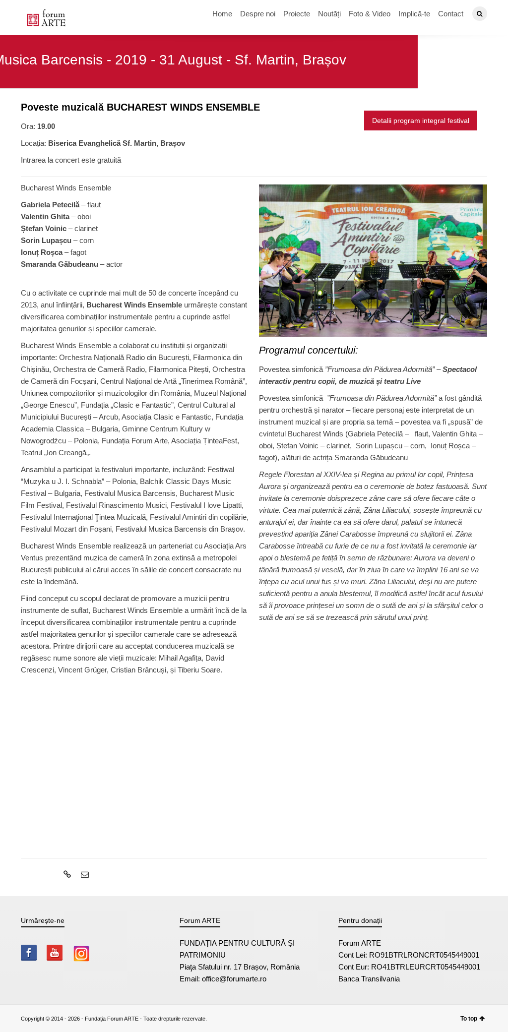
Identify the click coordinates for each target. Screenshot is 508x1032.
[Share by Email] (83, 874)
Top (484, 1008)
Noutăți (329, 13)
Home (222, 13)
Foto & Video (369, 13)
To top (468, 1018)
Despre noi (257, 13)
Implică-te (414, 13)
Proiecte (296, 13)
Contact (450, 13)
